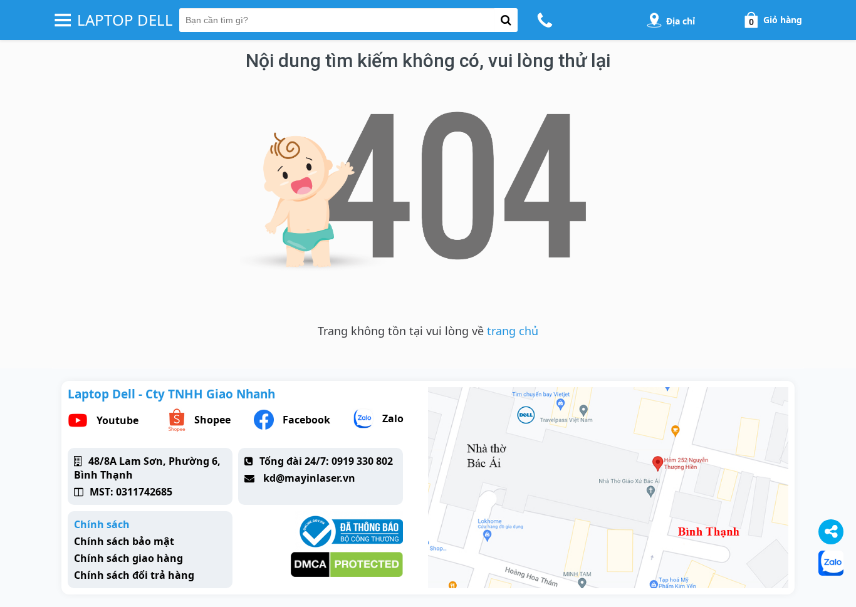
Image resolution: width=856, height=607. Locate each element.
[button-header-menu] (63, 20)
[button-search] (506, 20)
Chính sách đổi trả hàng (134, 575)
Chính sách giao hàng (128, 558)
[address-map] (654, 20)
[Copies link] (830, 531)
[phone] (546, 20)
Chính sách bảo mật (124, 541)
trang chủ (512, 330)
